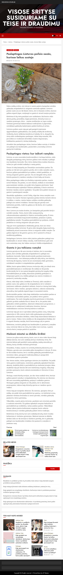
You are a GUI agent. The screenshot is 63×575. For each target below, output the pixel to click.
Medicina (18, 520)
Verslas (46, 547)
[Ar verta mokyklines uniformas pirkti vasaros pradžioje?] (37, 550)
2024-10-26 (17, 60)
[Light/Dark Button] (53, 35)
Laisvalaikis (10, 50)
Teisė (51, 448)
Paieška (7, 463)
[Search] (57, 35)
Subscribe (60, 35)
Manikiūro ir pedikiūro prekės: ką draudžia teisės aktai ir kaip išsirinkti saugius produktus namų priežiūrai (23, 527)
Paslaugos (22, 447)
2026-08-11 (47, 530)
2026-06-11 (48, 555)
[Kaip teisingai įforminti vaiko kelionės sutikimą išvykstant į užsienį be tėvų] (37, 524)
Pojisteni (10, 60)
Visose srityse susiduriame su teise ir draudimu (31, 17)
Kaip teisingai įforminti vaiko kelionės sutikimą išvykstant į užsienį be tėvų (26, 486)
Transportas (48, 450)
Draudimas (47, 447)
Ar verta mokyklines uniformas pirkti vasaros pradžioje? (50, 551)
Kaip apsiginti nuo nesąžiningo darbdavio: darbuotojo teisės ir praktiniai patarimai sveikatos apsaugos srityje (23, 540)
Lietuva (16, 50)
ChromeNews (37, 573)
